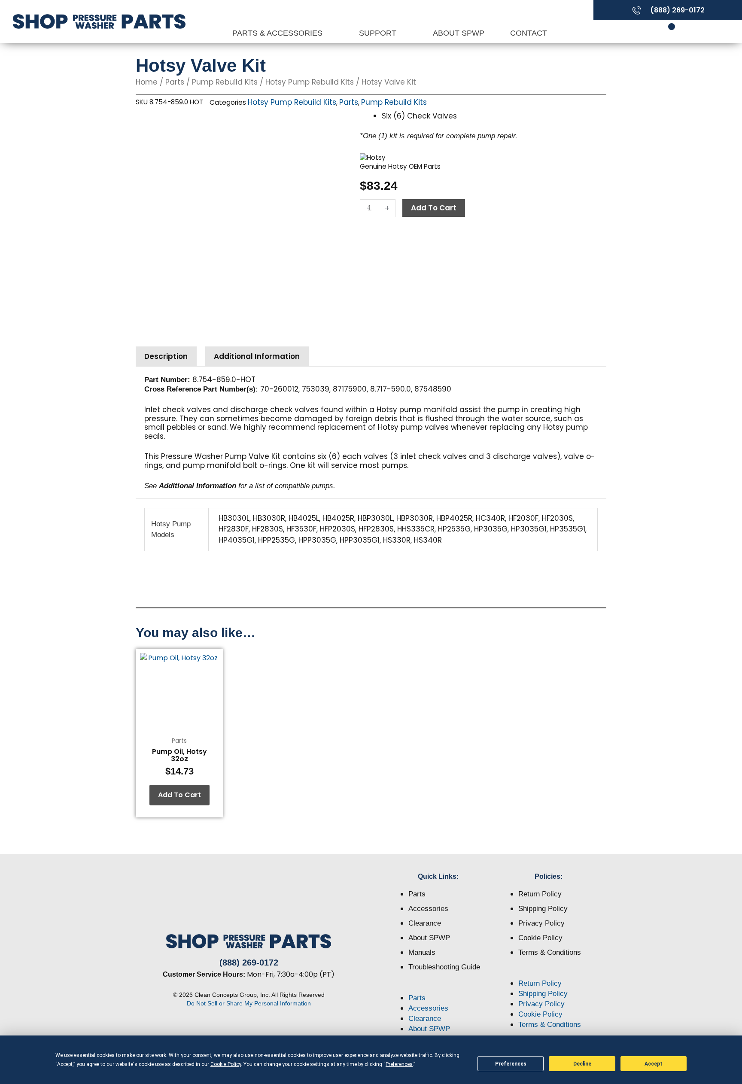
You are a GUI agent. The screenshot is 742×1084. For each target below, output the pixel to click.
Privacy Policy (541, 923)
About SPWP (458, 33)
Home (147, 82)
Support (378, 33)
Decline (582, 1064)
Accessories (428, 909)
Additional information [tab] (257, 356)
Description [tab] (166, 356)
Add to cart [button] (179, 795)
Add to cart (433, 208)
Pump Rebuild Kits (225, 82)
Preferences (510, 1064)
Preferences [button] (399, 1064)
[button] (439, 988)
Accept (654, 1064)
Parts (174, 82)
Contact (528, 33)
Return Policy (540, 894)
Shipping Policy (543, 909)
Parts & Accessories (278, 33)
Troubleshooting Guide (444, 967)
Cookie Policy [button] (225, 1064)
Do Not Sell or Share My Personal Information (249, 1003)
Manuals (421, 952)
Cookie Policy (540, 938)
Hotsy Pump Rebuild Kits (309, 82)
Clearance (424, 923)
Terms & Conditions (549, 952)
